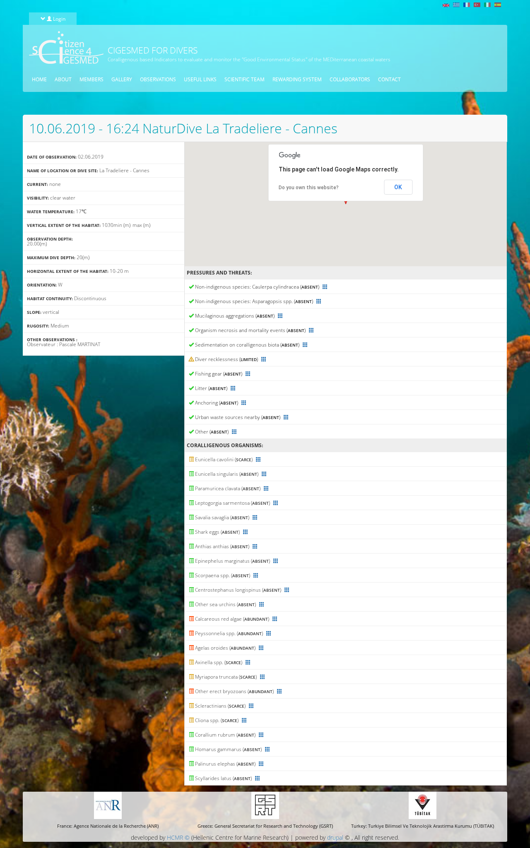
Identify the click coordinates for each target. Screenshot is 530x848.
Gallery (121, 79)
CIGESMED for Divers (153, 50)
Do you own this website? (309, 187)
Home (39, 79)
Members (92, 79)
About (63, 79)
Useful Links (200, 79)
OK (398, 187)
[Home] (63, 47)
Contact (389, 79)
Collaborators (350, 79)
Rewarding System (297, 79)
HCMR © (178, 837)
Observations (158, 79)
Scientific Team (244, 79)
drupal (335, 837)
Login (58, 19)
